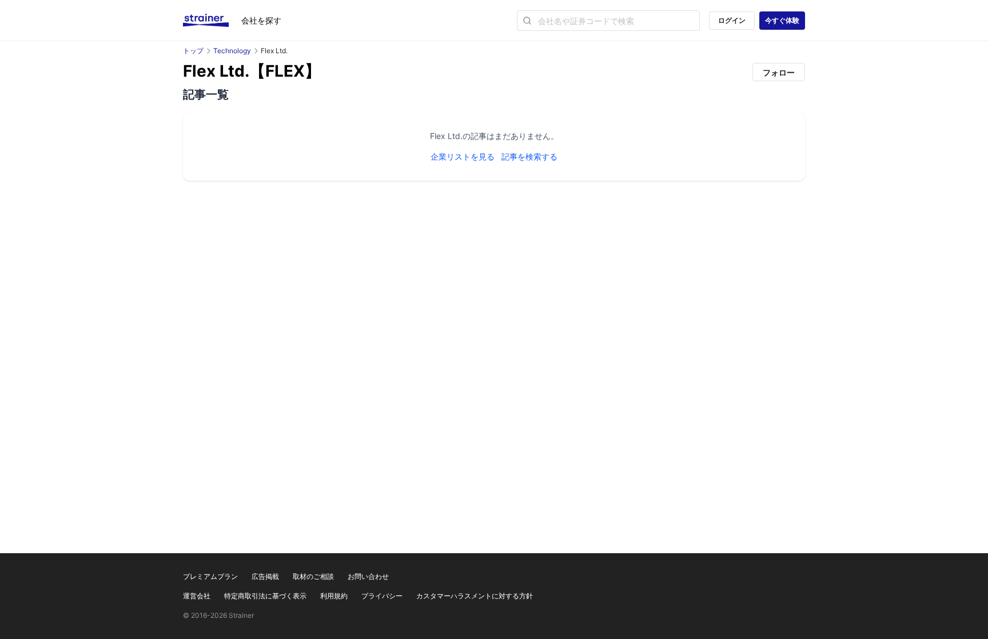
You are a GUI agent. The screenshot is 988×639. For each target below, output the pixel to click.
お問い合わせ (368, 576)
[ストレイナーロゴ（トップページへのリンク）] (212, 20)
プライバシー (382, 596)
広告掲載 (265, 576)
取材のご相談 (313, 576)
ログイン (732, 20)
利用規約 (334, 596)
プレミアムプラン (210, 576)
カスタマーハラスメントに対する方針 (474, 596)
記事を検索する (529, 156)
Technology (232, 50)
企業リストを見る (463, 156)
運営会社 (196, 596)
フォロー (779, 72)
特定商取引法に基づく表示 (265, 596)
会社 (261, 20)
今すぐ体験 (782, 20)
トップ (193, 50)
